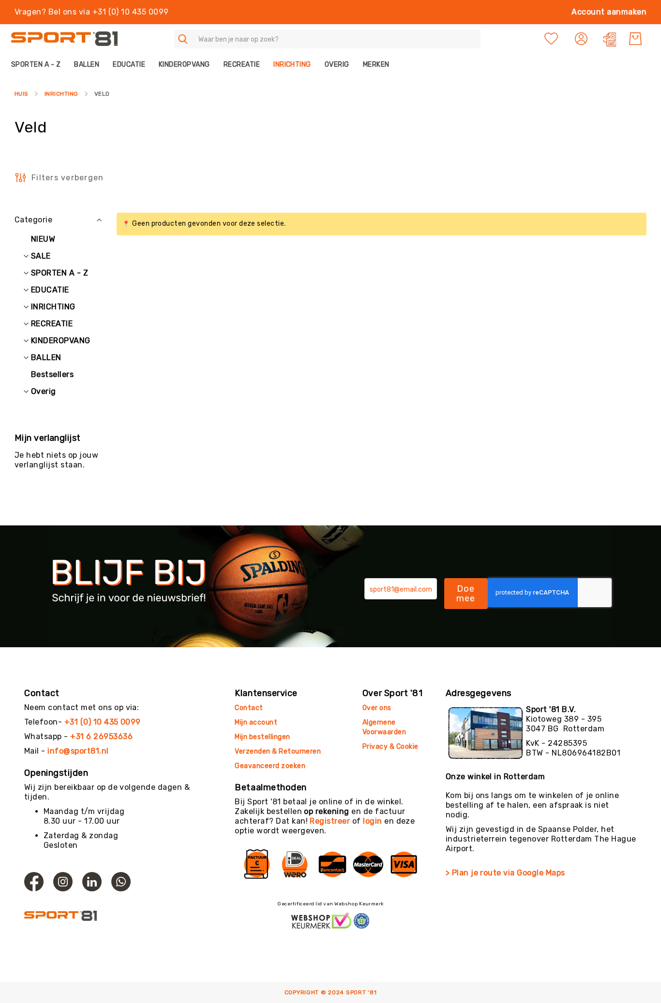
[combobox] (327, 38)
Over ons (376, 708)
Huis (22, 93)
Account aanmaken (608, 11)
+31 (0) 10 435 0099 (102, 722)
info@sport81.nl (77, 751)
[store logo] (64, 38)
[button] (582, 38)
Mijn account (256, 722)
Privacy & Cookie (391, 746)
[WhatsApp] (121, 881)
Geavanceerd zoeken (270, 766)
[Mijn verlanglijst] (551, 38)
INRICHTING (61, 93)
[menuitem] (39, 64)
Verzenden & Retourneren (278, 751)
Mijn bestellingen (262, 737)
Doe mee (466, 593)
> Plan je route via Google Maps (505, 872)
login (372, 821)
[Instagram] (63, 881)
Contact (249, 708)
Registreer (330, 821)
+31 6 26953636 (101, 736)
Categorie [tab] (33, 219)
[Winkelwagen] (635, 38)
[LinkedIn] (92, 881)
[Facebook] (34, 881)
